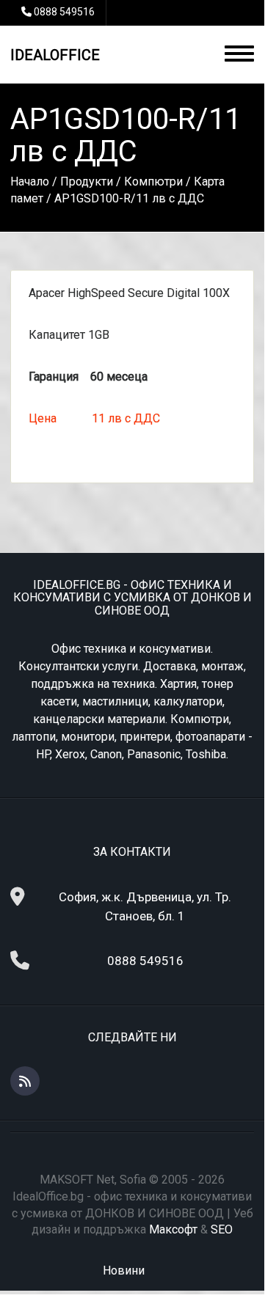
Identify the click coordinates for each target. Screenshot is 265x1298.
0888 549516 (64, 12)
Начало (29, 181)
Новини (124, 1270)
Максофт (173, 1229)
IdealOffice (55, 55)
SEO (222, 1229)
